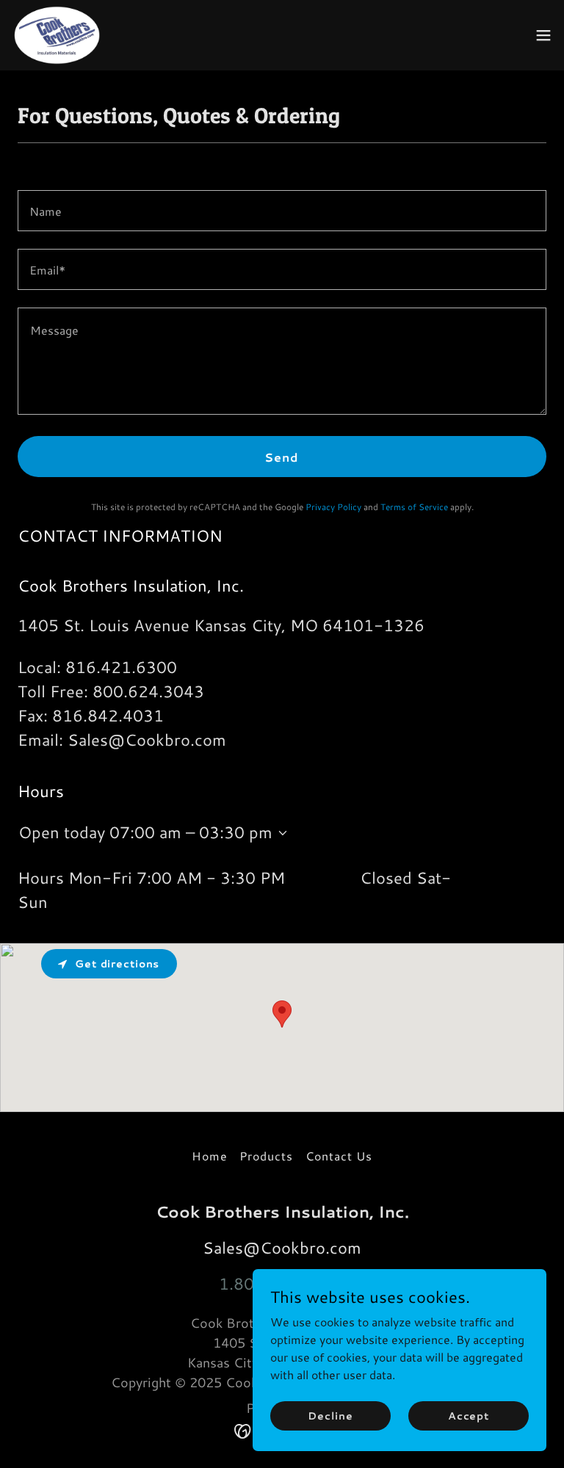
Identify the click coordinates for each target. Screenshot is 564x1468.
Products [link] (266, 1155)
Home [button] (210, 1155)
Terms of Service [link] (414, 507)
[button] (543, 35)
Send (281, 456)
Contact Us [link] (339, 1155)
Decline (330, 1415)
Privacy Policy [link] (333, 507)
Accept (468, 1415)
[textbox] (282, 210)
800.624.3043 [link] (148, 691)
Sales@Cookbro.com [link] (147, 739)
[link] (59, 35)
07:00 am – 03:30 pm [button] (190, 832)
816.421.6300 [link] (121, 666)
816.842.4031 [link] (108, 715)
